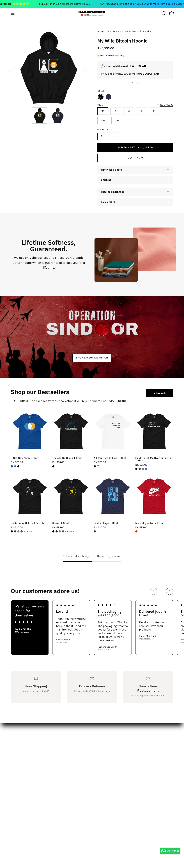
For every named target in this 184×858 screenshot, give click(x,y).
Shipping (106, 179)
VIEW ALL (160, 393)
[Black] (101, 97)
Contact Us (18, 738)
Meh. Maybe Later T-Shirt (150, 523)
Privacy (15, 762)
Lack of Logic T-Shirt (106, 523)
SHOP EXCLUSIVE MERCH (92, 357)
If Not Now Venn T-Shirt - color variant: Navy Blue (12, 466)
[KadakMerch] (92, 13)
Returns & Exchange (112, 191)
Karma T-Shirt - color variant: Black (53, 531)
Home (100, 31)
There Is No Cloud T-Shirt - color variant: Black (53, 466)
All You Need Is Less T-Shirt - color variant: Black (95, 466)
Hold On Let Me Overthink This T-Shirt (153, 459)
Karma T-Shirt (60, 523)
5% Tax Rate (114, 31)
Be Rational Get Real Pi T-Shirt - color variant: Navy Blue (15, 531)
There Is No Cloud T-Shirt (67, 458)
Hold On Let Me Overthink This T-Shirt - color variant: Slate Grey (143, 469)
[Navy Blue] (108, 97)
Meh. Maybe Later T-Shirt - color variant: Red (136, 531)
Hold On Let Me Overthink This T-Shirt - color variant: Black (136, 469)
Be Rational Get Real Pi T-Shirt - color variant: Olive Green (21, 531)
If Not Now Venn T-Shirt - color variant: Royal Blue (15, 466)
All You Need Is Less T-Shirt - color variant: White (98, 466)
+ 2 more (28, 531)
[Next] (86, 67)
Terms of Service (21, 768)
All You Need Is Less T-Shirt (110, 458)
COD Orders (108, 201)
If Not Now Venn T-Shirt (25, 458)
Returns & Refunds (23, 750)
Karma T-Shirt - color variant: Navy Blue (57, 531)
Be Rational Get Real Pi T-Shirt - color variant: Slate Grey (18, 531)
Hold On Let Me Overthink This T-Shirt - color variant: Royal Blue (146, 469)
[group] (92, 627)
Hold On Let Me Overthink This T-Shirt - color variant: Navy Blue (140, 469)
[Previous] (10, 67)
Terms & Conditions (24, 756)
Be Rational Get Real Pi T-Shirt (29, 523)
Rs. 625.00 (17, 462)
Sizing (15, 744)
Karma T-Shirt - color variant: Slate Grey (60, 531)
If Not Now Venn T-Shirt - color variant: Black (18, 466)
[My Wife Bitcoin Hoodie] (40, 115)
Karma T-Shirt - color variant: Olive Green (63, 531)
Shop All (50, 732)
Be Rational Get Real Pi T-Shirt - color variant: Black (12, 531)
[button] (163, 13)
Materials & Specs (111, 169)
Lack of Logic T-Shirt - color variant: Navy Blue (95, 531)
